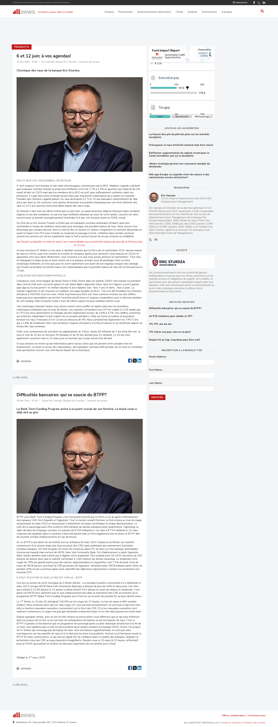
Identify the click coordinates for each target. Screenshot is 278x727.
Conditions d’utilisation (231, 722)
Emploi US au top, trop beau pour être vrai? (174, 339)
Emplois (192, 12)
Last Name (155, 383)
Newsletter (241, 2)
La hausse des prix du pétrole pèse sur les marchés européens (179, 136)
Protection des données (254, 722)
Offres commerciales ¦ (234, 715)
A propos (227, 12)
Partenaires (126, 12)
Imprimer (26, 361)
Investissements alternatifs (154, 12)
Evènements (209, 12)
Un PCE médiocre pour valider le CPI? (170, 316)
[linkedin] (139, 360)
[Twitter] (259, 3)
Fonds (179, 12)
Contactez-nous (256, 715)
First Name (155, 369)
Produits (21, 47)
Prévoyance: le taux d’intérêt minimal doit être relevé (181, 145)
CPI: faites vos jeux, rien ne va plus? (170, 331)
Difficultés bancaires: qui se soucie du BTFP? (175, 308)
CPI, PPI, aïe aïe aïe (160, 324)
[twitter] (135, 360)
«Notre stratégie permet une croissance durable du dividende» (179, 165)
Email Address (157, 356)
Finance (109, 12)
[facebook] (130, 360)
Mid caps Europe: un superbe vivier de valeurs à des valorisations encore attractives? (179, 176)
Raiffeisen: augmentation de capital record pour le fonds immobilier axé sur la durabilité (179, 154)
